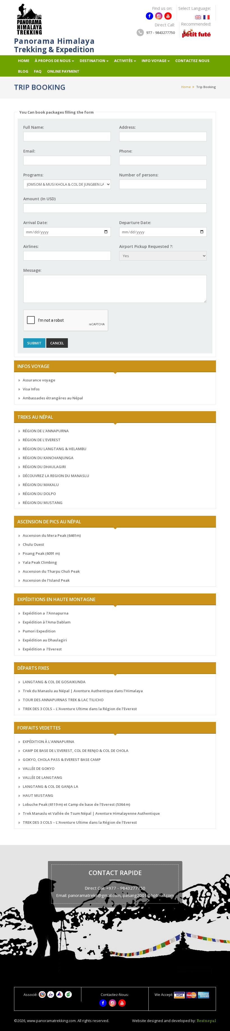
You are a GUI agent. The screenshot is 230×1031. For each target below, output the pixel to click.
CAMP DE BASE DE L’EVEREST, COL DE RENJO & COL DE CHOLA (75, 750)
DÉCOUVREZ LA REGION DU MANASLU (56, 475)
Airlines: (31, 246)
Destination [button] (92, 60)
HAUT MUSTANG (38, 795)
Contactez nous (192, 60)
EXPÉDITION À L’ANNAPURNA (48, 741)
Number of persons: (138, 175)
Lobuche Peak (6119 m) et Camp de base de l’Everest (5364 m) (76, 804)
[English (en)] (198, 15)
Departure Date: (135, 222)
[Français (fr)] (206, 15)
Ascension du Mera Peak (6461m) (52, 535)
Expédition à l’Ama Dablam (46, 622)
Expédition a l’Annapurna (45, 613)
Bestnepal (206, 1021)
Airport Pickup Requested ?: (146, 246)
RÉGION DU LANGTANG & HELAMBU (54, 448)
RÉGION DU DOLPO (39, 493)
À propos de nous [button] (53, 60)
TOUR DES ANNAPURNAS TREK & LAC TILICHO (63, 699)
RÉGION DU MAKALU (41, 484)
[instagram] (158, 16)
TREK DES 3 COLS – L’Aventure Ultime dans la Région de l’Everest (80, 708)
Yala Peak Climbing (40, 562)
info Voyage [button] (154, 60)
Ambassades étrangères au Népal (53, 398)
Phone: (125, 151)
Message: (32, 270)
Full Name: (33, 127)
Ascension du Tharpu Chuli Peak (51, 571)
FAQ (38, 71)
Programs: (33, 175)
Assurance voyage (39, 380)
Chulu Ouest (33, 544)
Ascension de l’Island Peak (46, 580)
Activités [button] (123, 60)
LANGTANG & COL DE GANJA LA (50, 786)
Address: (127, 127)
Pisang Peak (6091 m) (41, 553)
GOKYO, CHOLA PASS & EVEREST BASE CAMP (62, 759)
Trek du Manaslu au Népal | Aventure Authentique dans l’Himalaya (83, 690)
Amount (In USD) (39, 198)
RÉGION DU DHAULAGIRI (44, 466)
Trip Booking (206, 87)
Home (23, 60)
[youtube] (168, 16)
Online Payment (63, 71)
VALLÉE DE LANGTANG (42, 777)
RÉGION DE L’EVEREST (42, 439)
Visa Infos (31, 389)
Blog (23, 71)
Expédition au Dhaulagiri (45, 640)
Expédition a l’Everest (42, 649)
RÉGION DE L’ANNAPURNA (46, 430)
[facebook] (149, 16)
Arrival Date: (35, 222)
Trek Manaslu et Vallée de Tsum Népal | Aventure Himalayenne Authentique (91, 813)
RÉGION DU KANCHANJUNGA (48, 457)
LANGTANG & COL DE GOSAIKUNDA (54, 681)
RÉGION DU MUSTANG (43, 502)
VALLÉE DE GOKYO (38, 768)
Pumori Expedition (39, 631)
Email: (29, 151)
